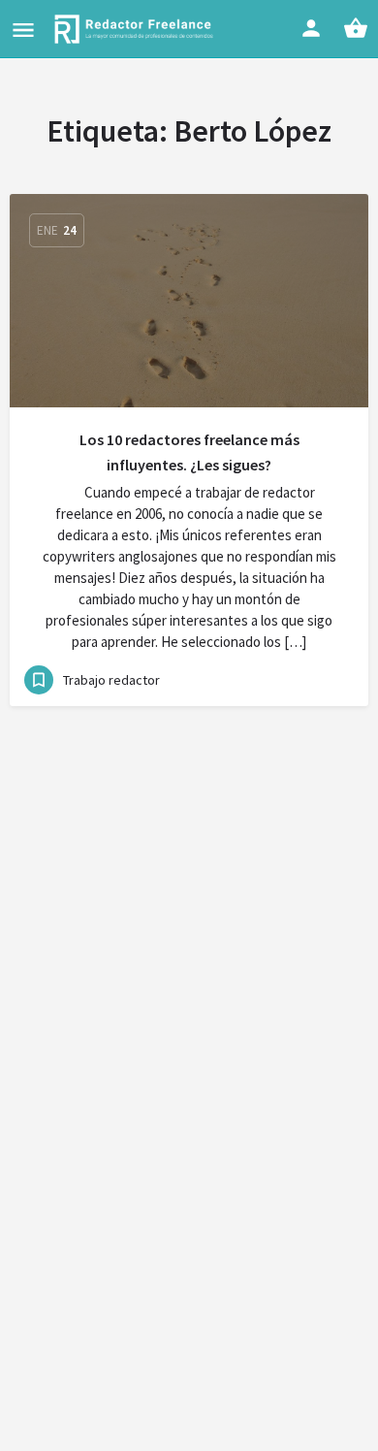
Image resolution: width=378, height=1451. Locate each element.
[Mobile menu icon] (23, 29)
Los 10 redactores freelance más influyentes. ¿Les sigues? (189, 452)
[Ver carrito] (355, 28)
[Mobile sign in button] (311, 28)
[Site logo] (136, 29)
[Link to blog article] (189, 300)
